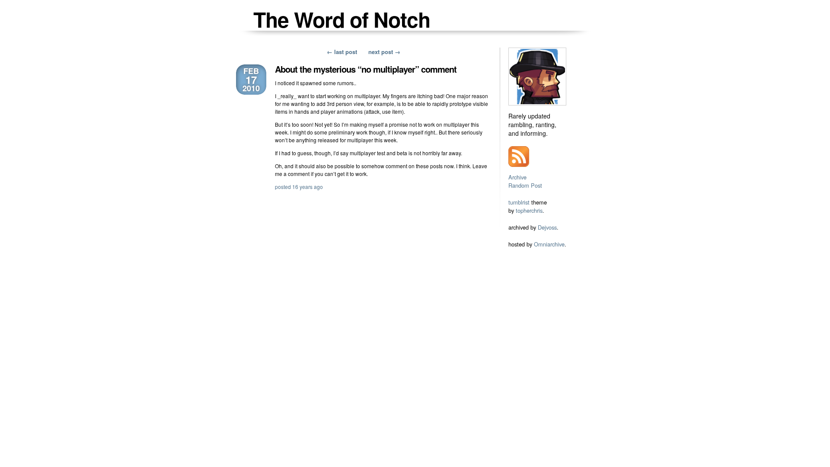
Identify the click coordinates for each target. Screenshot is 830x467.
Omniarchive (549, 244)
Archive (517, 177)
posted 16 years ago (299, 186)
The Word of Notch (341, 19)
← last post (342, 52)
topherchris (529, 210)
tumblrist (519, 202)
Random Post (525, 185)
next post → (384, 52)
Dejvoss (547, 227)
